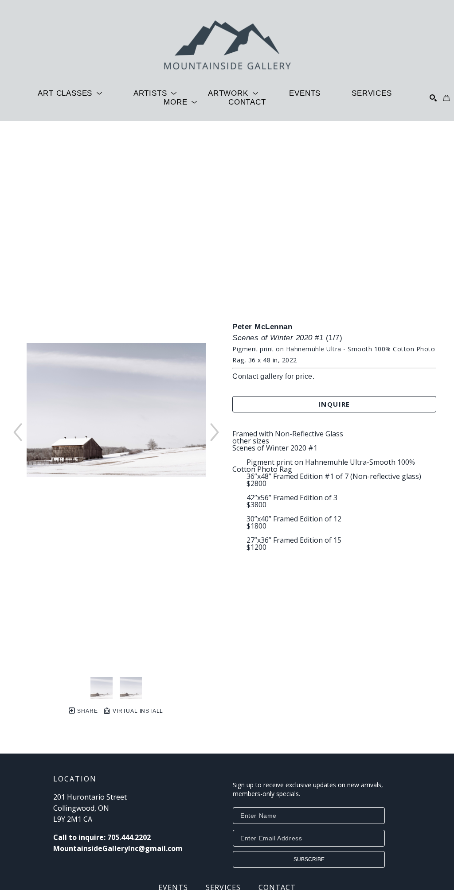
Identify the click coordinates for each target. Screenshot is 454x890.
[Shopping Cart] (446, 97)
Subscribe (309, 859)
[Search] (433, 97)
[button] (70, 93)
